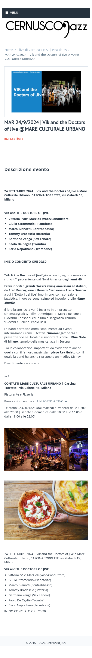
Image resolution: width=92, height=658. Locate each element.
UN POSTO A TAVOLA (52, 401)
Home (9, 50)
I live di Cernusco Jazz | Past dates (42, 50)
